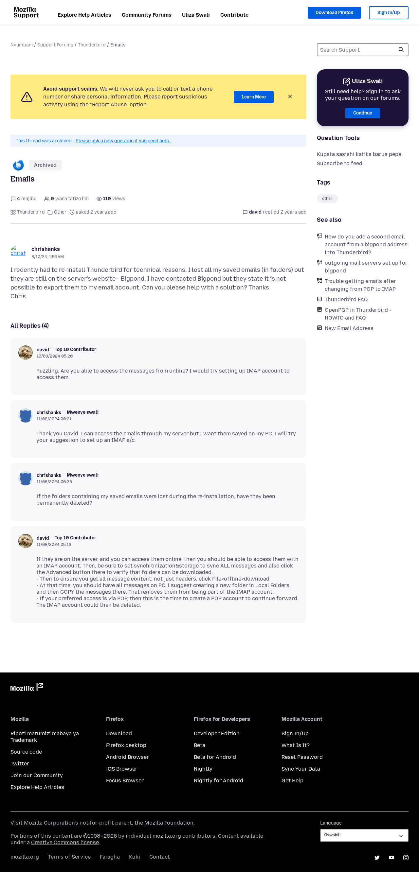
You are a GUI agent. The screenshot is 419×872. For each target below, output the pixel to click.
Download (119, 733)
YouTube (391, 857)
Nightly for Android (218, 780)
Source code (26, 752)
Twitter (19, 763)
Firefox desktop (126, 745)
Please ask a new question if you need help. (123, 141)
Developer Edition (217, 733)
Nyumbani (21, 45)
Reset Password (302, 757)
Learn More (254, 97)
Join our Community (36, 775)
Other (60, 212)
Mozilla (26, 688)
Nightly (203, 769)
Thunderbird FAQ (346, 299)
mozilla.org (24, 857)
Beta (199, 745)
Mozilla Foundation (168, 823)
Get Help (292, 780)
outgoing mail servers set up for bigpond (366, 267)
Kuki (134, 857)
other (327, 198)
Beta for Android (215, 757)
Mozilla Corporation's (51, 823)
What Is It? (296, 745)
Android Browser (127, 757)
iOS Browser (121, 769)
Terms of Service (69, 857)
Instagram (406, 857)
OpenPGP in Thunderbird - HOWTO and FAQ (358, 314)
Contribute (234, 15)
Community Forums (147, 15)
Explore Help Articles (84, 15)
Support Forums (55, 45)
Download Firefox (334, 12)
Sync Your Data (301, 769)
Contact (159, 857)
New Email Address (349, 328)
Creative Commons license (65, 842)
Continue (362, 113)
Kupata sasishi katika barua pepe (359, 154)
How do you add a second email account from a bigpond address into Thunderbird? (366, 244)
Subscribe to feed (339, 163)
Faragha (110, 857)
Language (331, 823)
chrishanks (45, 249)
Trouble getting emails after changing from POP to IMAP (360, 285)
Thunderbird (92, 45)
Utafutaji (401, 49)
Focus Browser (125, 780)
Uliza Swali (196, 15)
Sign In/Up (388, 12)
